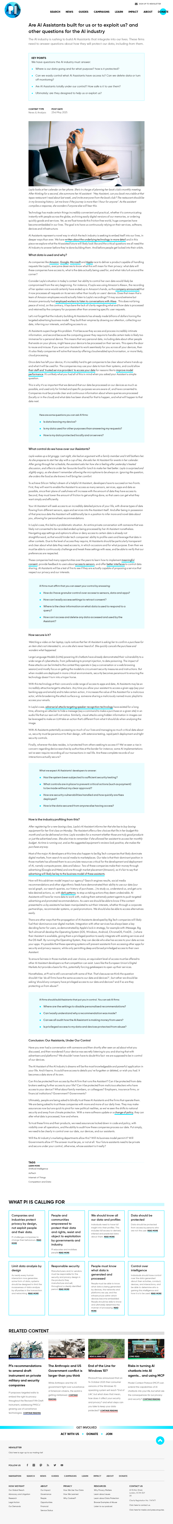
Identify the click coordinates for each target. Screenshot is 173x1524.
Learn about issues (102, 1494)
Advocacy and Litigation (19, 1494)
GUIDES (55, 1476)
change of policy (123, 1112)
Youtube (62, 1465)
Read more (64, 1252)
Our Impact (45, 1490)
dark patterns (68, 893)
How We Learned (70, 1494)
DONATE (123, 1476)
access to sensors (84, 564)
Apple (89, 262)
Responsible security (65, 1266)
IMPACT (97, 1476)
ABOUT (110, 1476)
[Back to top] (160, 1440)
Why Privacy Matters (103, 1490)
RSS (48, 1465)
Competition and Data (40, 1182)
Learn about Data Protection (106, 1498)
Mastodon (41, 1465)
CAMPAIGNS (70, 1476)
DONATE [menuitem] (163, 12)
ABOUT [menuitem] (148, 12)
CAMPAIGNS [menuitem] (101, 12)
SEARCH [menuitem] (55, 12)
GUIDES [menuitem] (83, 12)
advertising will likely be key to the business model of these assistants (67, 874)
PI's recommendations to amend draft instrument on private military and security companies (25, 1375)
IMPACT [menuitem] (133, 12)
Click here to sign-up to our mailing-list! (26, 1452)
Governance (46, 1494)
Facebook (27, 1465)
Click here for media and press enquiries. (146, 1510)
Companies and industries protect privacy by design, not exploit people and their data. (24, 1224)
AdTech (32, 1173)
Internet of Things (37, 1177)
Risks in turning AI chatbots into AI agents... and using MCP (146, 1371)
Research (13, 1498)
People (43, 1498)
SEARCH (31, 1476)
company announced (127, 289)
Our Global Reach (16, 1490)
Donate (92, 1434)
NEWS (43, 1476)
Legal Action (14, 1502)
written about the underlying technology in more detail (95, 240)
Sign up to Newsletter (150, 4)
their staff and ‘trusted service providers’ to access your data (62, 370)
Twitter (55, 1465)
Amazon (54, 262)
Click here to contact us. (139, 1505)
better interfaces (116, 564)
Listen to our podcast (103, 1506)
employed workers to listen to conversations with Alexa (86, 301)
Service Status (47, 1510)
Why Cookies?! (69, 1498)
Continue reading (32, 1413)
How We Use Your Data (73, 1490)
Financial (44, 1506)
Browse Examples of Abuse (105, 1502)
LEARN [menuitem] (119, 12)
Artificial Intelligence (38, 1168)
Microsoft (75, 262)
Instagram (34, 1465)
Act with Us (70, 1434)
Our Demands (15, 1506)
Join (109, 1434)
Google (64, 262)
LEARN (85, 1476)
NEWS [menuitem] (69, 12)
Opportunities (46, 1502)
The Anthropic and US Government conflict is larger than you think (65, 1371)
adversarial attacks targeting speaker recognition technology (79, 707)
